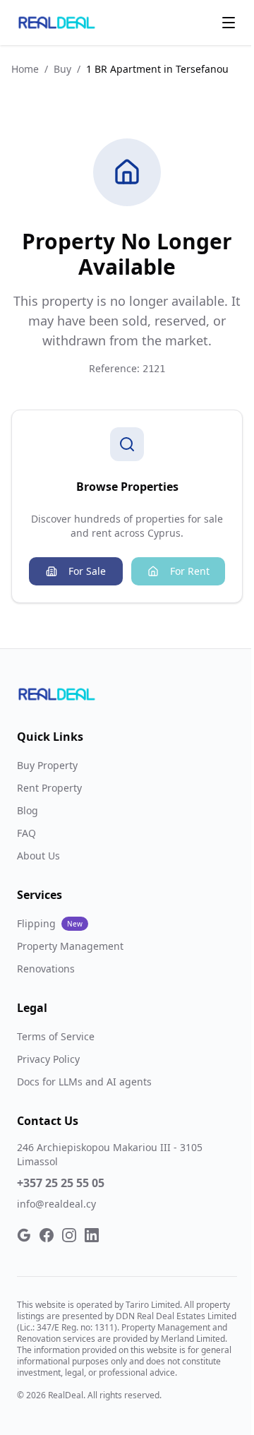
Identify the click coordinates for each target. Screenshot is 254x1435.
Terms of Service (56, 1036)
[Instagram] (69, 1235)
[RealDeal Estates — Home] (57, 22)
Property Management (70, 946)
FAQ (26, 833)
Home (25, 69)
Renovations (46, 968)
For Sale (87, 571)
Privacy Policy (48, 1059)
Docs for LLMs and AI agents (84, 1081)
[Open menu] (228, 22)
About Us (38, 855)
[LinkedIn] (92, 1235)
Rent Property (49, 787)
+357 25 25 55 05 (60, 1183)
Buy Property (47, 765)
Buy (62, 69)
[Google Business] (24, 1235)
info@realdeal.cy (56, 1203)
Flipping (50, 923)
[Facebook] (47, 1235)
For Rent (190, 571)
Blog (27, 810)
